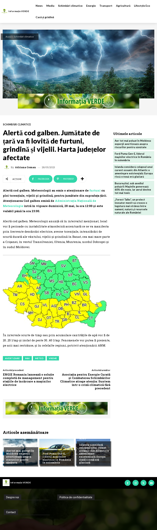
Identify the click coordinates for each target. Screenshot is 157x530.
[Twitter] (143, 483)
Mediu (10, 444)
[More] (82, 179)
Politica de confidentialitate (76, 497)
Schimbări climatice (24, 36)
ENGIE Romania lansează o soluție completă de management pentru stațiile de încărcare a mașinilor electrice (28, 380)
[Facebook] (128, 483)
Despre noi (12, 497)
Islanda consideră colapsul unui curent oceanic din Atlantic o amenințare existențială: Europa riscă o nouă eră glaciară (94, 453)
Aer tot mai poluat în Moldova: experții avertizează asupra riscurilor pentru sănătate (20, 456)
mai (27, 358)
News (46, 447)
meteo (39, 358)
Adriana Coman (25, 167)
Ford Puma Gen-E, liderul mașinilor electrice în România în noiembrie (57, 458)
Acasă (8, 36)
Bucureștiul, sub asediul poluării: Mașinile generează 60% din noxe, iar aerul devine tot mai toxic (133, 188)
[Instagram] (135, 483)
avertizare (12, 358)
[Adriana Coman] (7, 167)
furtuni (95, 190)
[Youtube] (151, 483)
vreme (53, 358)
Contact (11, 512)
